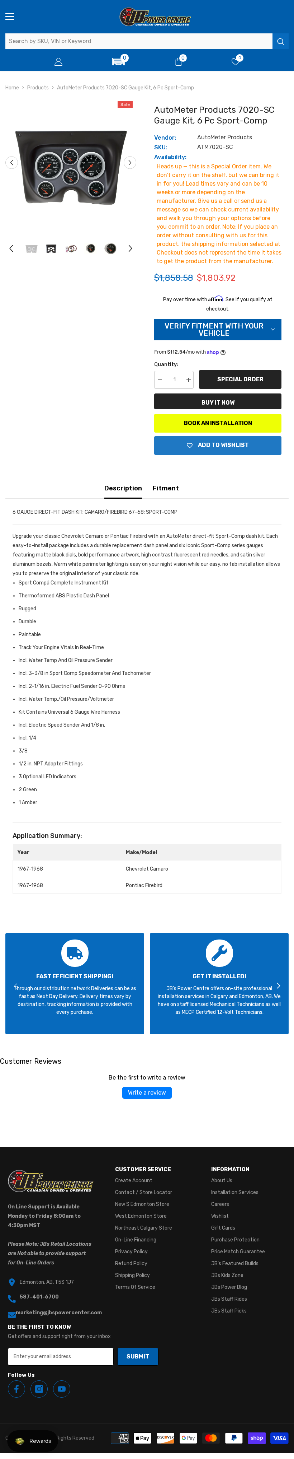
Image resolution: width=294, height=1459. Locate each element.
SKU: (160, 147)
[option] (70, 162)
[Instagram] (39, 1389)
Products (38, 88)
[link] (74, 983)
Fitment (166, 488)
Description (123, 488)
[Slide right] (278, 986)
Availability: (170, 157)
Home (12, 88)
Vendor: (165, 137)
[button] (119, 61)
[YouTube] (61, 1389)
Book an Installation (218, 423)
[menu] (9, 16)
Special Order (240, 379)
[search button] (280, 41)
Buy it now (217, 402)
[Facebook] (16, 1389)
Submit (138, 1356)
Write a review (147, 1092)
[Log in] (58, 62)
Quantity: (166, 365)
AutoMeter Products (224, 137)
